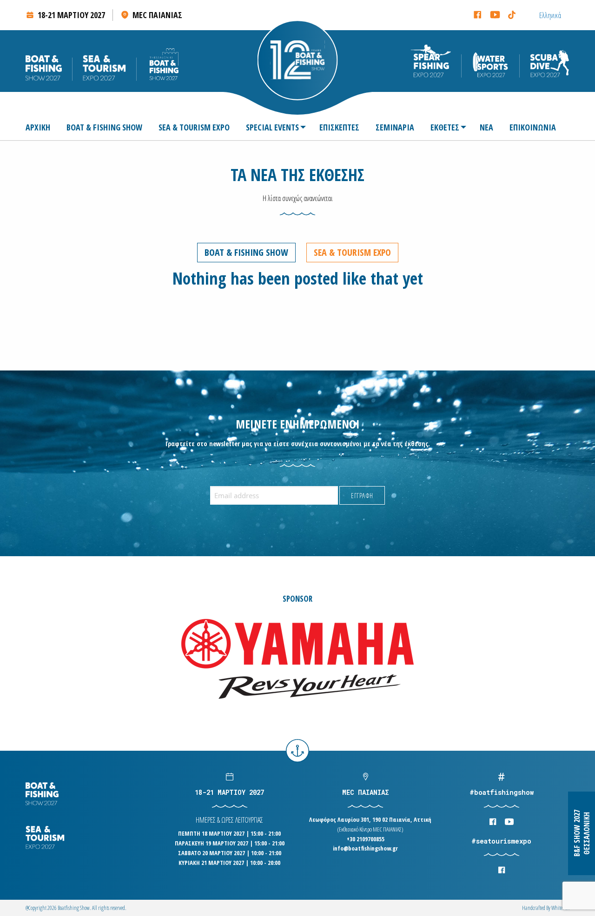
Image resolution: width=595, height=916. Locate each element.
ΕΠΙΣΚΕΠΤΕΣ (339, 127)
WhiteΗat (560, 908)
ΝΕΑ (486, 127)
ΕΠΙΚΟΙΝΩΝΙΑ (532, 127)
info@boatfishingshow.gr (365, 848)
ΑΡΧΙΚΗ (38, 127)
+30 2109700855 (365, 839)
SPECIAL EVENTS (272, 127)
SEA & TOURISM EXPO (194, 127)
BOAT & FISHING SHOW (104, 127)
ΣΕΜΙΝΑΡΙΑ (395, 127)
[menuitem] (42, 127)
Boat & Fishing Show (246, 252)
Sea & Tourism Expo (352, 252)
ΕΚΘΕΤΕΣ (444, 127)
